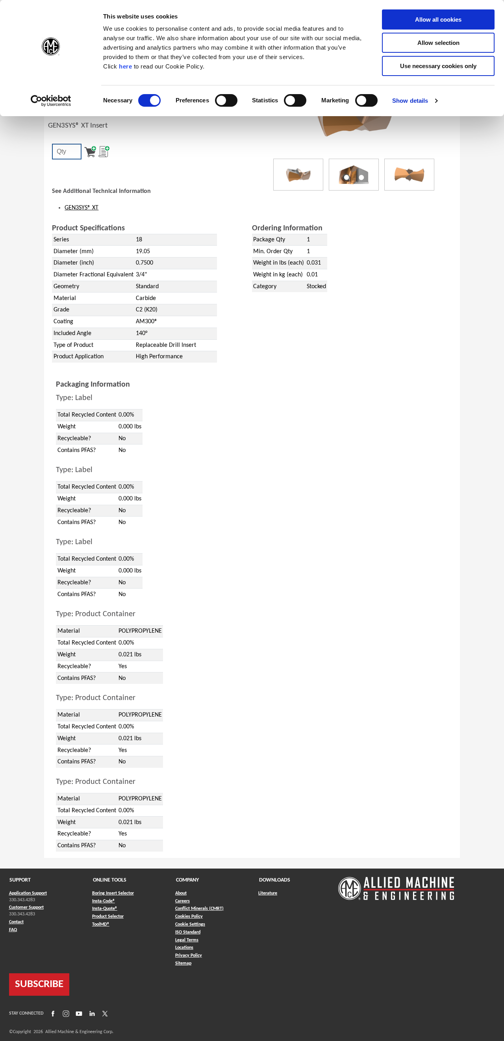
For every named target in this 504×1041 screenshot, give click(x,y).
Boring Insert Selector (113, 893)
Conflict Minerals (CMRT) (199, 908)
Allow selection (438, 42)
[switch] (226, 100)
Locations (184, 947)
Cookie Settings (190, 924)
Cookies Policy (189, 916)
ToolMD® (100, 924)
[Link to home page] (396, 884)
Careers (182, 901)
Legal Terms (186, 940)
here (125, 66)
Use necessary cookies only (438, 66)
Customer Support (26, 907)
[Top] (409, 174)
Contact (16, 922)
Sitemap (183, 963)
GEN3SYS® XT (81, 208)
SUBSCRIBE (39, 984)
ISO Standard (187, 932)
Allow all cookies (438, 19)
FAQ (13, 930)
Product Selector (108, 916)
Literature (267, 893)
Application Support (28, 893)
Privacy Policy (188, 955)
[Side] (353, 174)
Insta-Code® (103, 901)
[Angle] (298, 174)
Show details (410, 100)
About (181, 893)
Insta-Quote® (104, 908)
